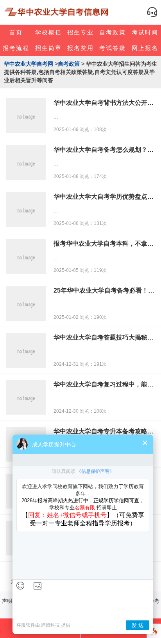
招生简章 (48, 48)
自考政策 (112, 32)
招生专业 (80, 32)
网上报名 (145, 48)
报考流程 (16, 48)
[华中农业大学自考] (57, 12)
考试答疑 (112, 48)
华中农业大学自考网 (28, 64)
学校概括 (48, 32)
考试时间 (145, 32)
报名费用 (80, 48)
